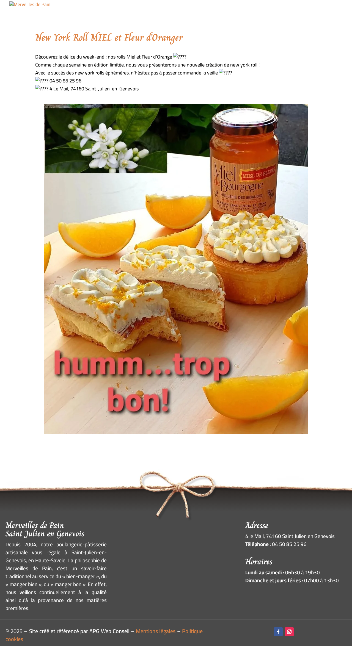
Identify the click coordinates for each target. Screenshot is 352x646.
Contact (333, 16)
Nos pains (120, 16)
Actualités (304, 16)
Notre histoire (267, 16)
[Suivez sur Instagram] (289, 631)
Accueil (92, 16)
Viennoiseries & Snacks (168, 16)
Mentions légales (155, 631)
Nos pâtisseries (224, 16)
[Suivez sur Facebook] (278, 631)
